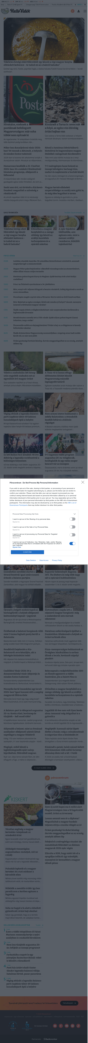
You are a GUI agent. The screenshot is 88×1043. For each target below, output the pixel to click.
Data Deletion (31, 560)
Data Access (44, 560)
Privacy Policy (57, 560)
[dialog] (44, 521)
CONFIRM (27, 552)
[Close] (83, 483)
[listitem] (44, 514)
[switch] (72, 519)
